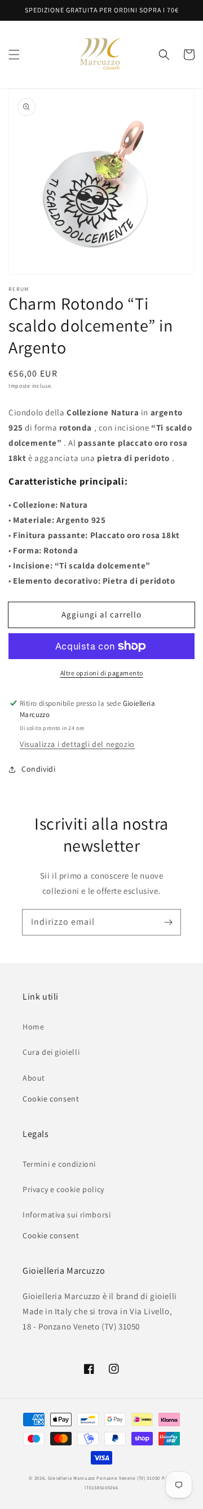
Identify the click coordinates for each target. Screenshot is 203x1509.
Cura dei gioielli (51, 1052)
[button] (14, 54)
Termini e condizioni (59, 1164)
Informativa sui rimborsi (67, 1215)
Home (33, 1027)
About (34, 1078)
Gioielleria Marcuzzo (71, 1478)
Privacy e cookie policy (63, 1189)
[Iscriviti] (168, 922)
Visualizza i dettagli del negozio (77, 744)
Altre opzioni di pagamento (101, 673)
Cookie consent (51, 1099)
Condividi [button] (38, 769)
